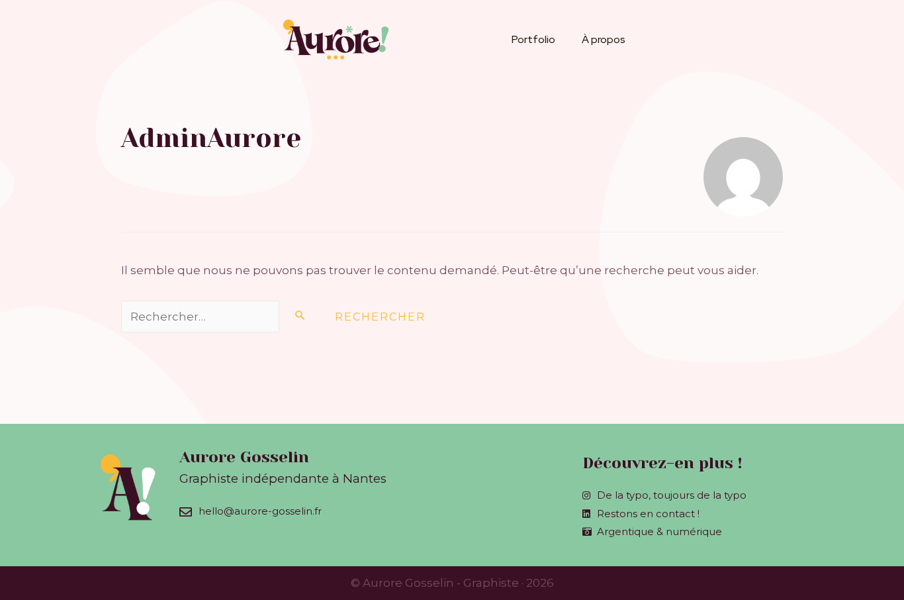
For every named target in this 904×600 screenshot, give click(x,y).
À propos (603, 39)
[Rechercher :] (221, 316)
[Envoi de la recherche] (300, 315)
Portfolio (533, 39)
